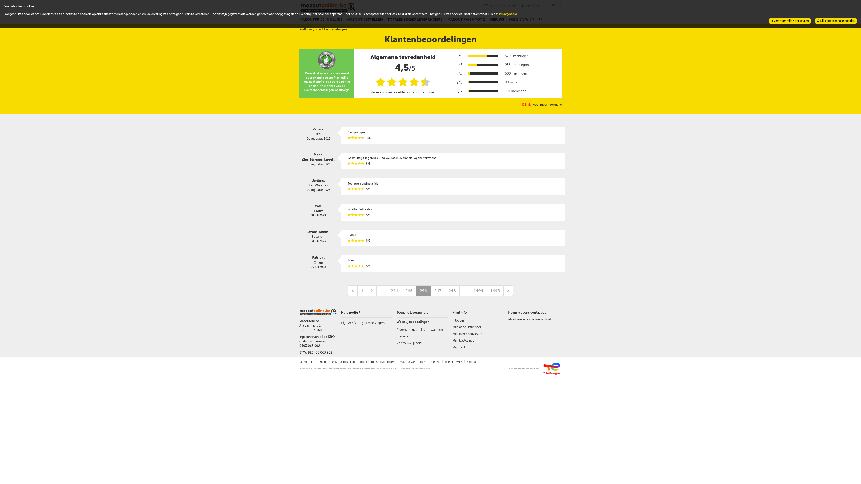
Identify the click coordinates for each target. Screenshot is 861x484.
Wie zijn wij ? (453, 361)
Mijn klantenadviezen (467, 334)
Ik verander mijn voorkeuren (790, 20)
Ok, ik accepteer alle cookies (836, 20)
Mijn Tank (459, 347)
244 (394, 290)
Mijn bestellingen (464, 341)
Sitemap (472, 361)
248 (452, 290)
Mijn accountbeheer (466, 327)
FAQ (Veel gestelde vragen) (366, 323)
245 (408, 290)
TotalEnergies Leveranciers (377, 361)
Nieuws (435, 361)
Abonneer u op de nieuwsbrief (529, 319)
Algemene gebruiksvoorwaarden (420, 330)
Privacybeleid (508, 14)
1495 (495, 290)
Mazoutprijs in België (313, 361)
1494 (478, 290)
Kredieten (403, 336)
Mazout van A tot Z (413, 361)
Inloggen (458, 320)
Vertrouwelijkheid (409, 343)
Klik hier (527, 104)
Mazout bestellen (343, 361)
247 (437, 290)
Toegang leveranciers (412, 313)
